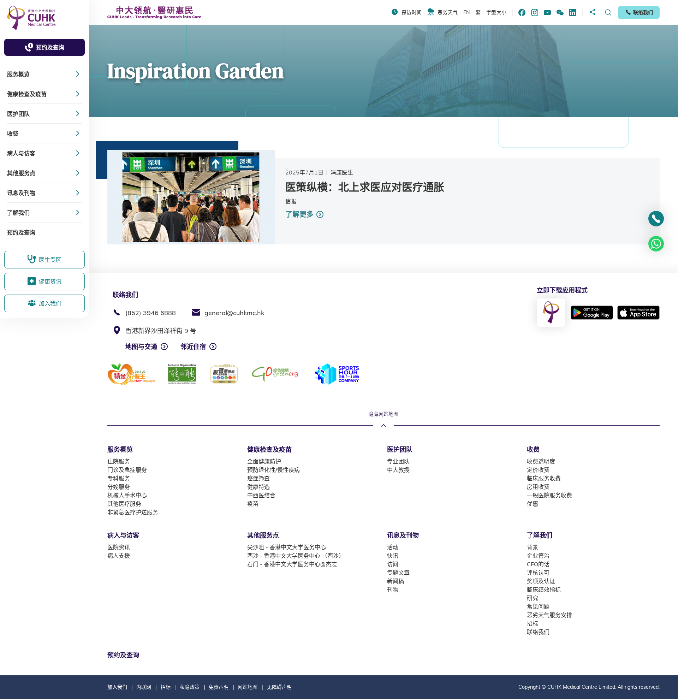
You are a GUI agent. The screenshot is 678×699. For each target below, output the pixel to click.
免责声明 (218, 687)
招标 (166, 687)
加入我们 (117, 687)
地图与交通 (141, 347)
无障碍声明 (279, 687)
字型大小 (496, 12)
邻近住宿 (193, 347)
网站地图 (247, 687)
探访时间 (412, 12)
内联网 (143, 687)
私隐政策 (190, 687)
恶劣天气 (448, 12)
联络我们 (643, 12)
